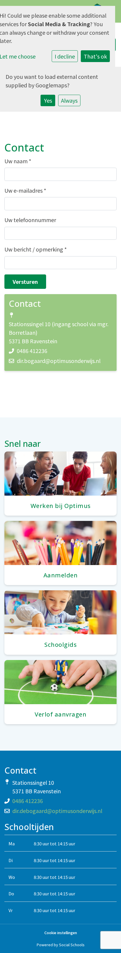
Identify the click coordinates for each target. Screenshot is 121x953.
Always (69, 100)
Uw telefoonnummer (30, 220)
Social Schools (71, 944)
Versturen (25, 281)
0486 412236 (32, 350)
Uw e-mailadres (25, 190)
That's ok (95, 56)
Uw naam (17, 161)
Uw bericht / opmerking (35, 249)
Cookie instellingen (60, 933)
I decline (65, 56)
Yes (48, 100)
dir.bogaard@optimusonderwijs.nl (58, 360)
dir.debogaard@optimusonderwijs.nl (57, 810)
